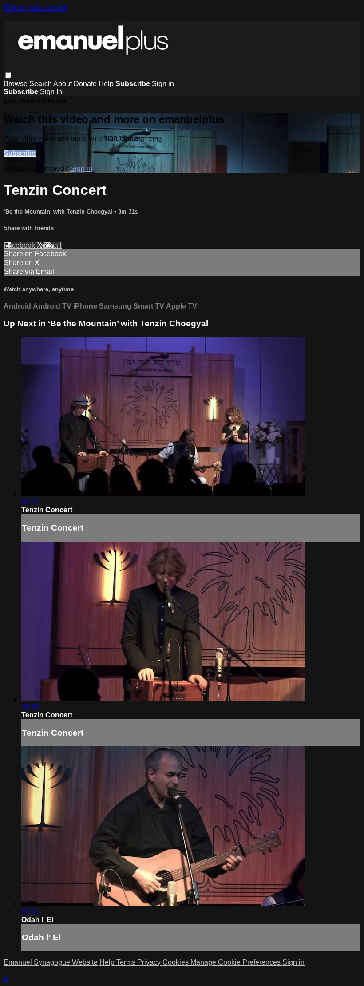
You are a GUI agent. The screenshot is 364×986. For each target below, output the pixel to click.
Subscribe (20, 153)
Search (41, 83)
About (62, 83)
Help (106, 83)
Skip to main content (35, 7)
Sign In (51, 91)
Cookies (176, 962)
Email (53, 245)
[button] (8, 75)
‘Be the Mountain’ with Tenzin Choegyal (59, 211)
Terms (126, 962)
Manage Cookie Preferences (236, 962)
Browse (16, 83)
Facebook (20, 245)
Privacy (149, 962)
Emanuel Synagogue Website (51, 962)
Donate (85, 83)
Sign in (163, 83)
